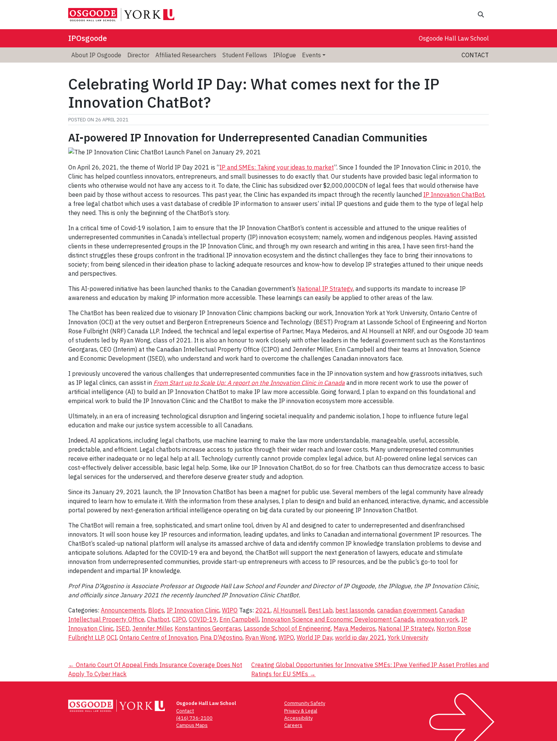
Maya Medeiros (354, 628)
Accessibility (298, 718)
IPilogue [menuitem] (284, 55)
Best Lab (320, 610)
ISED (123, 628)
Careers (293, 725)
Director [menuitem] (138, 55)
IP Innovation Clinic (193, 610)
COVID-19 (203, 619)
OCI (111, 637)
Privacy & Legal (300, 711)
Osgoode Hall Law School (454, 38)
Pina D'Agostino (221, 637)
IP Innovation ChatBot (453, 194)
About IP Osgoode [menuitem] (96, 55)
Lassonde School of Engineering (287, 628)
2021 (263, 610)
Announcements (123, 610)
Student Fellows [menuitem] (244, 55)
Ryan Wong (260, 637)
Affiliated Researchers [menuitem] (185, 55)
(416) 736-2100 (194, 718)
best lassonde (354, 610)
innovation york (437, 619)
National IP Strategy (325, 288)
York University (408, 637)
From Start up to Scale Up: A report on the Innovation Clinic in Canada (249, 382)
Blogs (156, 610)
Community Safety (304, 703)
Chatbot (158, 619)
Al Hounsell (289, 610)
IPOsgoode (87, 38)
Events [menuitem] (311, 55)
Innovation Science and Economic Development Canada (337, 619)
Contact (475, 55)
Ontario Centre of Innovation (158, 637)
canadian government (407, 610)
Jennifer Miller (152, 628)
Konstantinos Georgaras (208, 628)
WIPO (230, 610)
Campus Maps (192, 725)
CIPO (179, 619)
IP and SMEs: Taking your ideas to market (276, 167)
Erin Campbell (239, 619)
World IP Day (314, 637)
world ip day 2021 (360, 637)
